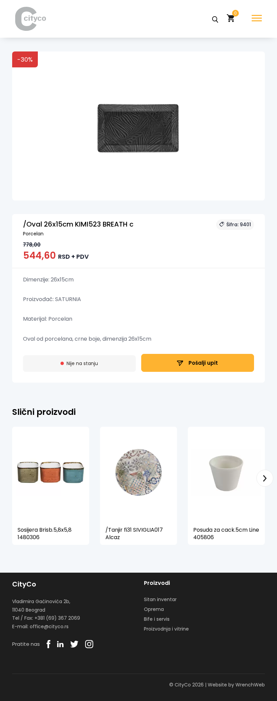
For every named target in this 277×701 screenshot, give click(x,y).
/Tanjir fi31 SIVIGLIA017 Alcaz (134, 533)
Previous (12, 478)
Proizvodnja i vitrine (166, 628)
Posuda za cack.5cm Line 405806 (226, 533)
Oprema (154, 609)
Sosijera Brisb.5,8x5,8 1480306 (45, 533)
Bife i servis (157, 619)
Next (264, 478)
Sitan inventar (160, 599)
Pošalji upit (202, 362)
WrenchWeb (250, 684)
